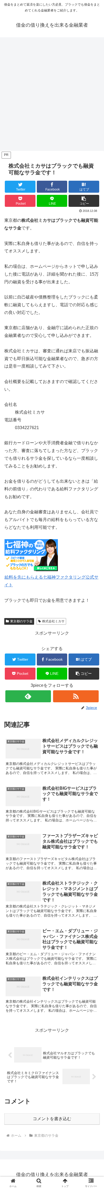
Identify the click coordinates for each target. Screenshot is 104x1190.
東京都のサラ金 (21, 621)
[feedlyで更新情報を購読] (28, 696)
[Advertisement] (52, 96)
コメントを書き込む (52, 1118)
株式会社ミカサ (53, 621)
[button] (84, 201)
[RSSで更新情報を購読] (76, 696)
